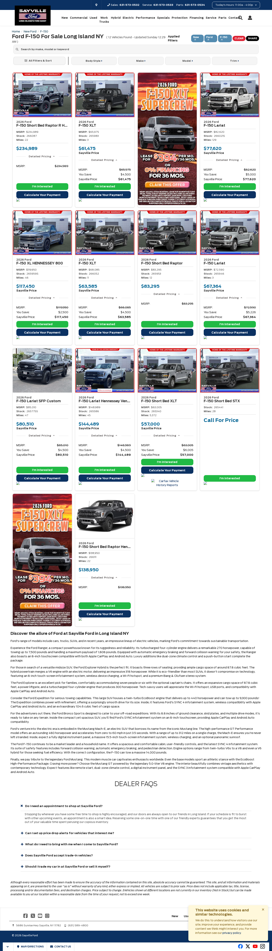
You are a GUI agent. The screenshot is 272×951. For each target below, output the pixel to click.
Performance (145, 17)
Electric (128, 17)
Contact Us (62, 946)
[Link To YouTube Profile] (40, 916)
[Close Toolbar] (8, 946)
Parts (222, 17)
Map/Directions (32, 946)
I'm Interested (42, 186)
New (65, 17)
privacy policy (231, 932)
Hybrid (116, 17)
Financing (197, 17)
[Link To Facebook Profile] (25, 916)
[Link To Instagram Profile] (47, 916)
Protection (180, 17)
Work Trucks (104, 19)
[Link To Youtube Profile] (255, 948)
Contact (234, 17)
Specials (163, 17)
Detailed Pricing (40, 156)
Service (211, 17)
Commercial (79, 17)
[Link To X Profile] (33, 916)
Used (93, 17)
